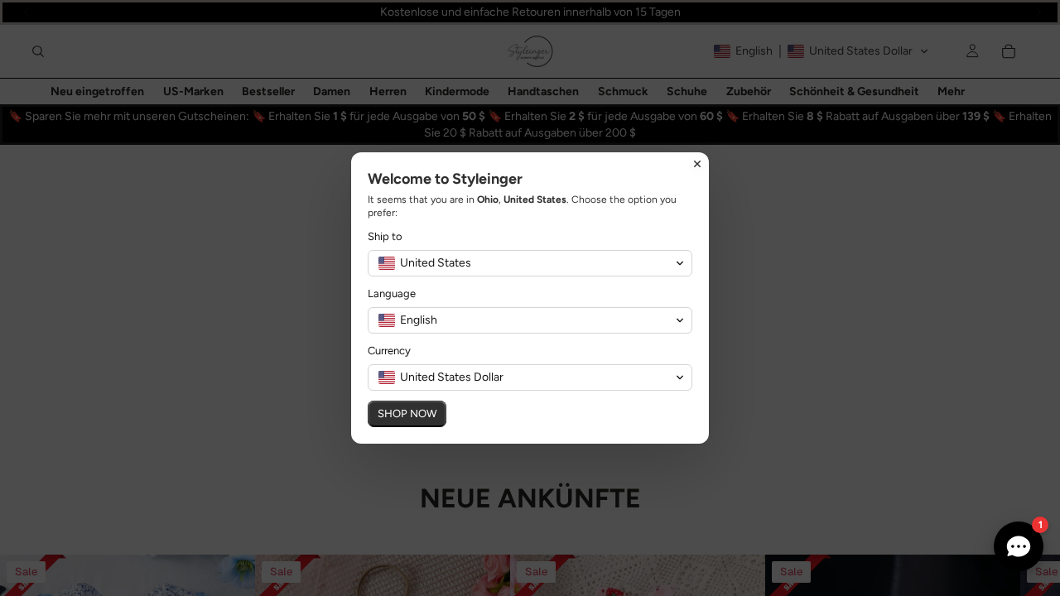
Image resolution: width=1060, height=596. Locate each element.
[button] (530, 263)
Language (392, 293)
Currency (389, 350)
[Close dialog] (697, 164)
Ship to (385, 236)
